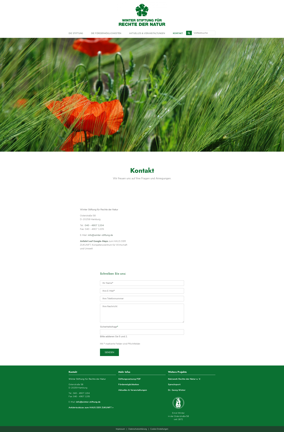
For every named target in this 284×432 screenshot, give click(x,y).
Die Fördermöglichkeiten (106, 33)
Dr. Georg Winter (176, 390)
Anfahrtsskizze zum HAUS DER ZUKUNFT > (91, 407)
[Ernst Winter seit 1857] (178, 403)
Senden (109, 352)
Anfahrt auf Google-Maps (94, 241)
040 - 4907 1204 (94, 225)
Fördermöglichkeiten (128, 384)
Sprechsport (174, 384)
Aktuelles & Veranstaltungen (147, 33)
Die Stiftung (76, 33)
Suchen (189, 33)
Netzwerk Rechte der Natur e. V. (184, 379)
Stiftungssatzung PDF (129, 379)
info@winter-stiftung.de (100, 235)
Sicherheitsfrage (109, 326)
